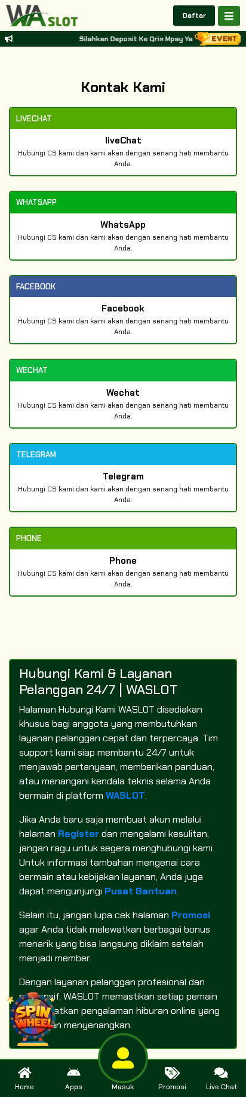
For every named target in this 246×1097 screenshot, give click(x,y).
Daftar (194, 15)
